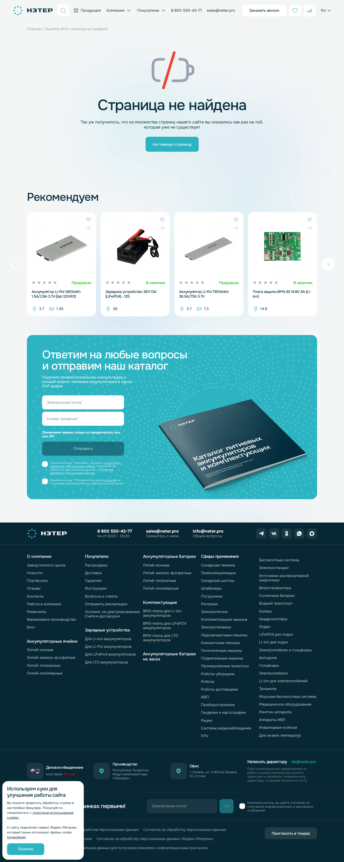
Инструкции (96, 588)
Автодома (268, 657)
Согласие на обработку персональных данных (184, 829)
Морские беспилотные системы (287, 696)
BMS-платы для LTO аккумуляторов (160, 637)
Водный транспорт (276, 603)
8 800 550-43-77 (186, 10)
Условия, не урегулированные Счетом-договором (112, 614)
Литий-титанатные (43, 665)
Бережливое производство (51, 619)
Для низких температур (280, 735)
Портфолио (37, 580)
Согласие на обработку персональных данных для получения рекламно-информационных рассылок (117, 848)
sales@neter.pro (221, 10)
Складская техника (218, 565)
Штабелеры (211, 588)
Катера (265, 611)
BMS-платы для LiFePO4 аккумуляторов (164, 625)
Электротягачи (214, 611)
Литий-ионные (40, 649)
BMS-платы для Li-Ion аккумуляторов (162, 613)
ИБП (205, 697)
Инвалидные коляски (278, 727)
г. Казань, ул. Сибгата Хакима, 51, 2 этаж (213, 774)
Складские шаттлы (217, 580)
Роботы (207, 681)
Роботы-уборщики (217, 673)
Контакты (35, 596)
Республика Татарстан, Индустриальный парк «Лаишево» (131, 774)
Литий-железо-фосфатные (51, 657)
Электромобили (273, 673)
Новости (35, 572)
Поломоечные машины (221, 650)
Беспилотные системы (279, 560)
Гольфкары (269, 665)
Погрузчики (212, 596)
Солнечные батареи (277, 595)
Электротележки (216, 627)
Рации (206, 720)
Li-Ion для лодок (273, 642)
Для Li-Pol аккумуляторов (108, 646)
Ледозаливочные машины (224, 635)
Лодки (264, 626)
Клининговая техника (220, 642)
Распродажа (96, 565)
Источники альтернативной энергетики (284, 578)
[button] (88, 219)
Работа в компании (44, 604)
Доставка (93, 572)
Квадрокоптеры (273, 619)
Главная (34, 28)
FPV (204, 735)
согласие (110, 480)
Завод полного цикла (46, 565)
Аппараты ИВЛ (272, 719)
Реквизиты (36, 611)
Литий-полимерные (44, 673)
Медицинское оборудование (285, 704)
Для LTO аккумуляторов (106, 662)
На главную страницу (172, 144)
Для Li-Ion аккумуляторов (108, 638)
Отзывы (33, 588)
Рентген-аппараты (275, 712)
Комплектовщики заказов (224, 619)
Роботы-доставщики (219, 689)
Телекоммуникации (218, 572)
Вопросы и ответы (101, 596)
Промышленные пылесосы (225, 666)
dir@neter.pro (304, 762)
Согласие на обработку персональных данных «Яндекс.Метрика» (155, 839)
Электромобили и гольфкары (285, 650)
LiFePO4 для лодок (276, 634)
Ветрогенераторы (275, 587)
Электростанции (274, 567)
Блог (31, 627)
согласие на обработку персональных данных (85, 464)
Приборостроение (218, 704)
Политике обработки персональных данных (81, 471)
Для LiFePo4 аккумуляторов (110, 654)
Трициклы (268, 688)
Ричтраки (209, 604)
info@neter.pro (208, 531)
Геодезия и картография (223, 712)
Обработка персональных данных (109, 829)
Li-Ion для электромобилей (283, 680)
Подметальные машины (222, 658)
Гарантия (93, 580)
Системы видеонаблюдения (226, 728)
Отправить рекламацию (106, 604)
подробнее (16, 837)
